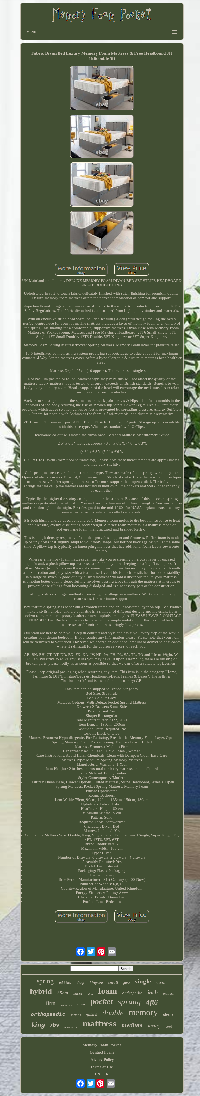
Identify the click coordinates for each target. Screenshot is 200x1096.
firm (50, 1003)
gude (126, 983)
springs (75, 1015)
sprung (129, 1001)
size (54, 1025)
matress (168, 993)
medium (132, 1025)
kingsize (96, 983)
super (78, 993)
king (38, 1024)
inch (153, 992)
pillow (65, 983)
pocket (102, 1001)
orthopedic (132, 992)
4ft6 (152, 1002)
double (112, 1012)
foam (107, 990)
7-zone (81, 1004)
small (113, 982)
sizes (90, 994)
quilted (91, 1015)
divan (161, 982)
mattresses (66, 1004)
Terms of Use (101, 1067)
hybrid (41, 991)
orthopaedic (48, 1014)
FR (106, 1074)
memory (143, 1012)
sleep (168, 1014)
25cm (62, 992)
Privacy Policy (101, 1059)
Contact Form (102, 1052)
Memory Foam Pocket (102, 1045)
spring (45, 981)
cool (169, 1027)
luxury (154, 1026)
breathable (70, 1027)
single (143, 981)
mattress (99, 1023)
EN (97, 1074)
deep (80, 983)
